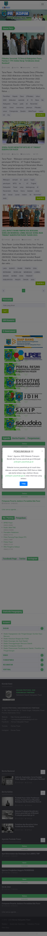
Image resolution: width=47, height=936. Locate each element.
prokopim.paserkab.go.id (23, 461)
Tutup (24, 484)
